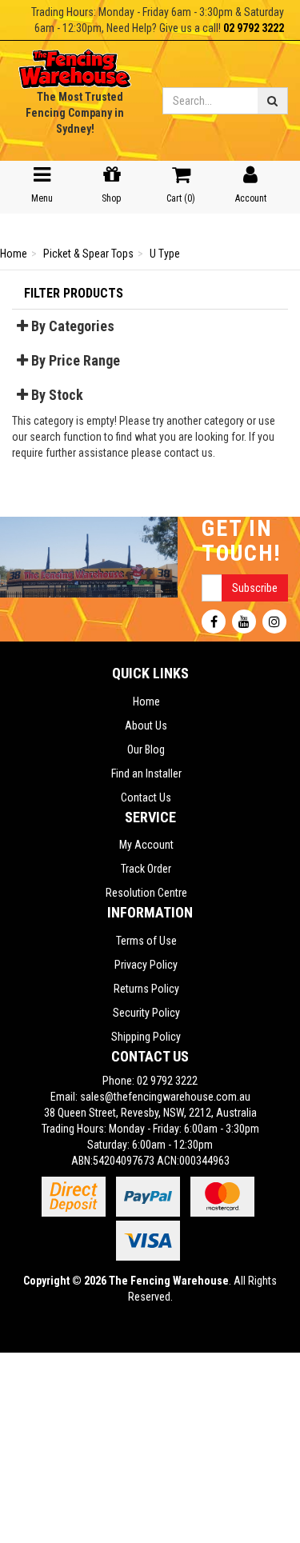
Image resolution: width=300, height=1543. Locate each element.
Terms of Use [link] (146, 940)
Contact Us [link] (146, 797)
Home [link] (146, 701)
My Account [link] (146, 844)
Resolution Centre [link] (146, 892)
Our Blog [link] (146, 749)
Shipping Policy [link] (146, 1036)
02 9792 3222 (253, 28)
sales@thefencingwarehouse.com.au (165, 1096)
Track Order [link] (146, 868)
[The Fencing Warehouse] (75, 64)
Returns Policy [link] (146, 988)
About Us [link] (146, 725)
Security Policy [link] (146, 1012)
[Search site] (273, 100)
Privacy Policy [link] (146, 964)
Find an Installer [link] (146, 773)
